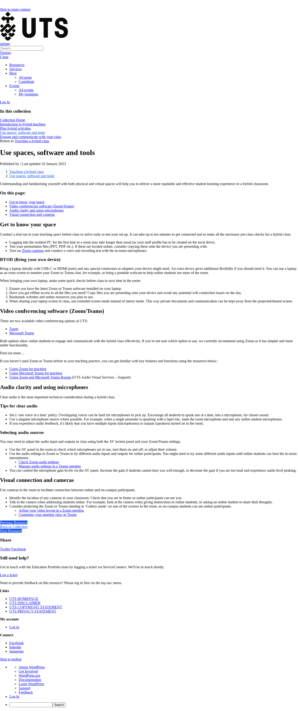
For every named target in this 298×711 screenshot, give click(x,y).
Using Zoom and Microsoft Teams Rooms (40, 377)
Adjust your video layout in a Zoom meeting (51, 510)
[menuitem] (153, 704)
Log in (14, 627)
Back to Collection (13, 527)
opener (5, 44)
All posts (25, 77)
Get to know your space (26, 202)
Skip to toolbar (11, 659)
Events (14, 86)
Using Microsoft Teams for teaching (35, 373)
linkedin (15, 647)
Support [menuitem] (24, 688)
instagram (16, 651)
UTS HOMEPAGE (23, 599)
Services (15, 69)
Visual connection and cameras (32, 215)
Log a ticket (8, 575)
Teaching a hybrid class (32, 141)
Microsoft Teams (21, 333)
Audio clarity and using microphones (36, 210)
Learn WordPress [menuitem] (31, 684)
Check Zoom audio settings (39, 462)
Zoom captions (33, 251)
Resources (16, 65)
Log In (5, 102)
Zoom (13, 329)
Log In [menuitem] (14, 696)
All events (26, 90)
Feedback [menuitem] (26, 692)
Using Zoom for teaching (27, 369)
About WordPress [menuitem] (32, 667)
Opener (5, 53)
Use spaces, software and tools (31, 176)
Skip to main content (15, 9)
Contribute (26, 82)
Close (4, 57)
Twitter (5, 549)
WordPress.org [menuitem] (29, 675)
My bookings (28, 94)
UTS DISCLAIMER (25, 603)
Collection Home (12, 120)
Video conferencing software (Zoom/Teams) (41, 206)
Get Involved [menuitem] (28, 671)
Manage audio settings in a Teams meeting (50, 466)
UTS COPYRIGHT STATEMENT (35, 607)
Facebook (18, 549)
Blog (13, 73)
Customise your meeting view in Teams (48, 515)
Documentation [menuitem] (30, 680)
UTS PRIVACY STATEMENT (32, 611)
